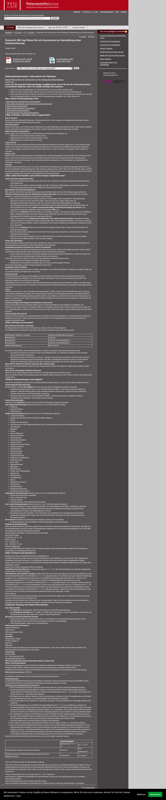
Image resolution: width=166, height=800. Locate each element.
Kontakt (123, 12)
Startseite (77, 12)
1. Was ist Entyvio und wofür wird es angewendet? (22, 102)
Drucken (92, 36)
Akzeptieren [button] (155, 794)
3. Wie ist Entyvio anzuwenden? (16, 106)
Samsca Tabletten (106, 48)
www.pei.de (16, 546)
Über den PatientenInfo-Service (31, 27)
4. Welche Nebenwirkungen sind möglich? (20, 108)
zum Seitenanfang (89, 787)
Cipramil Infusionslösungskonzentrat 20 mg (113, 37)
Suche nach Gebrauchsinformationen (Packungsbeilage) (24, 15)
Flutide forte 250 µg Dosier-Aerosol (112, 55)
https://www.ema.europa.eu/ (15, 672)
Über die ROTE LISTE (58, 27)
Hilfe (117, 12)
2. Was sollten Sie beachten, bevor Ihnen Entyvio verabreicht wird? (28, 104)
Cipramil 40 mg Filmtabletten (110, 41)
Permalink (83, 36)
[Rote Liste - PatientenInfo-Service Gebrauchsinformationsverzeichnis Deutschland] (31, 9)
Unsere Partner (78, 27)
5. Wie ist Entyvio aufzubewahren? (17, 110)
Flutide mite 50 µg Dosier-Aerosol (112, 52)
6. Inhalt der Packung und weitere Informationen (22, 113)
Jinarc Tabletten (105, 59)
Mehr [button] (18, 796)
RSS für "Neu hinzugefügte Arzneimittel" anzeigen (126, 32)
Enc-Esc (31, 33)
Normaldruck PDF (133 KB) (22, 59)
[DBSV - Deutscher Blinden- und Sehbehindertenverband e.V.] (115, 85)
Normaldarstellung (106, 12)
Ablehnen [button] (141, 794)
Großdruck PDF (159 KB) (21, 61)
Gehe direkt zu (10, 68)
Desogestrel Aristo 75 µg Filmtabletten (108, 64)
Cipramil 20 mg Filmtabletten (110, 45)
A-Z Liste (10, 27)
